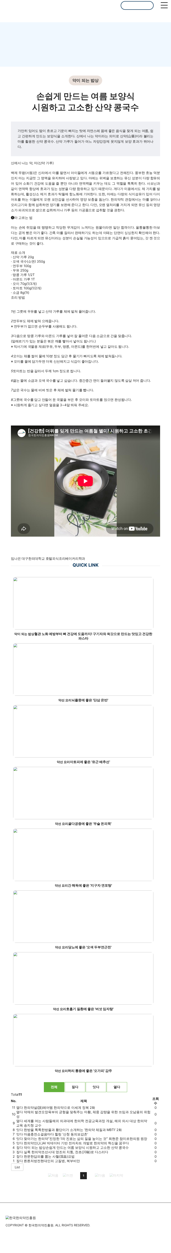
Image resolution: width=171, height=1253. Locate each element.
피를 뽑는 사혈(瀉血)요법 (49, 1156)
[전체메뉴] (164, 5)
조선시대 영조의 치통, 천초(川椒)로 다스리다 (66, 1152)
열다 (117, 1087)
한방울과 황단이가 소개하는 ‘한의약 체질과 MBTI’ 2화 (73, 1130)
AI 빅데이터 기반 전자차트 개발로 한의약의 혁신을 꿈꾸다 (76, 1143)
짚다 (75, 1087)
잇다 (96, 1087)
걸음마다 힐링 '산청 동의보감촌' (56, 1134)
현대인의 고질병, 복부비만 (52, 1161)
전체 (54, 1087)
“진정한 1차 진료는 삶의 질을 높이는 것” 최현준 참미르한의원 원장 (85, 1139)
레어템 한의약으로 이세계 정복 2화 (59, 1107)
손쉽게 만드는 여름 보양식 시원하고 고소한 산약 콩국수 (76, 1147)
